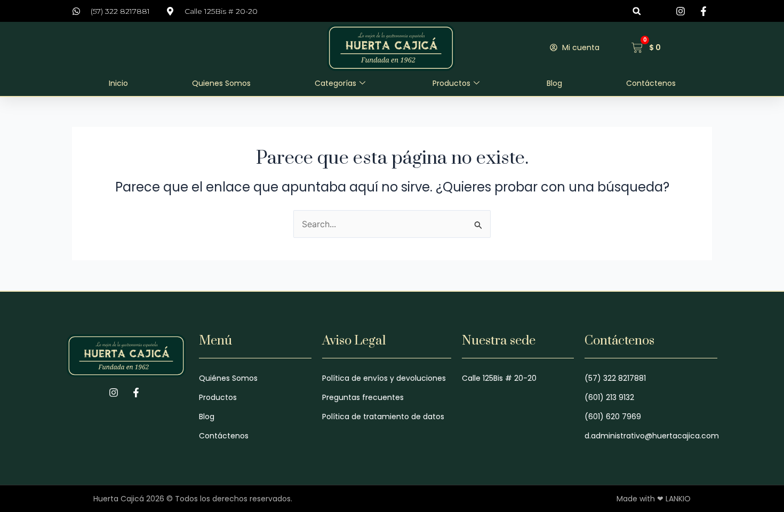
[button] (636, 11)
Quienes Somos (221, 83)
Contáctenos (651, 83)
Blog (554, 83)
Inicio (118, 83)
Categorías (335, 83)
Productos (451, 83)
